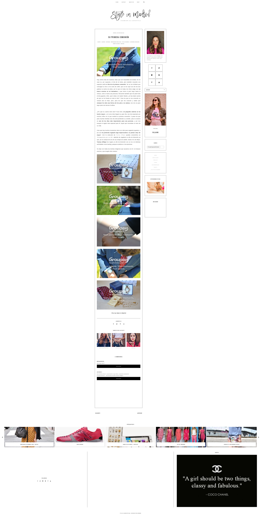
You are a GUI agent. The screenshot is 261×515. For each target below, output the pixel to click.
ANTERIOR (139, 413)
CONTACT (124, 2)
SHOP (138, 2)
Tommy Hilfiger (120, 135)
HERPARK (139, 513)
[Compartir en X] (117, 324)
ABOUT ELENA (155, 157)
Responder (118, 366)
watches (122, 43)
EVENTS (155, 167)
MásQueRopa (100, 361)
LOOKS (155, 162)
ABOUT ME (131, 2)
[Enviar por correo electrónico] (123, 324)
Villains (155, 132)
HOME (117, 2)
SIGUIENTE (97, 413)
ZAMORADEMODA (155, 164)
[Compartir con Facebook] (113, 324)
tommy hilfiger (116, 43)
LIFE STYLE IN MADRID (155, 169)
